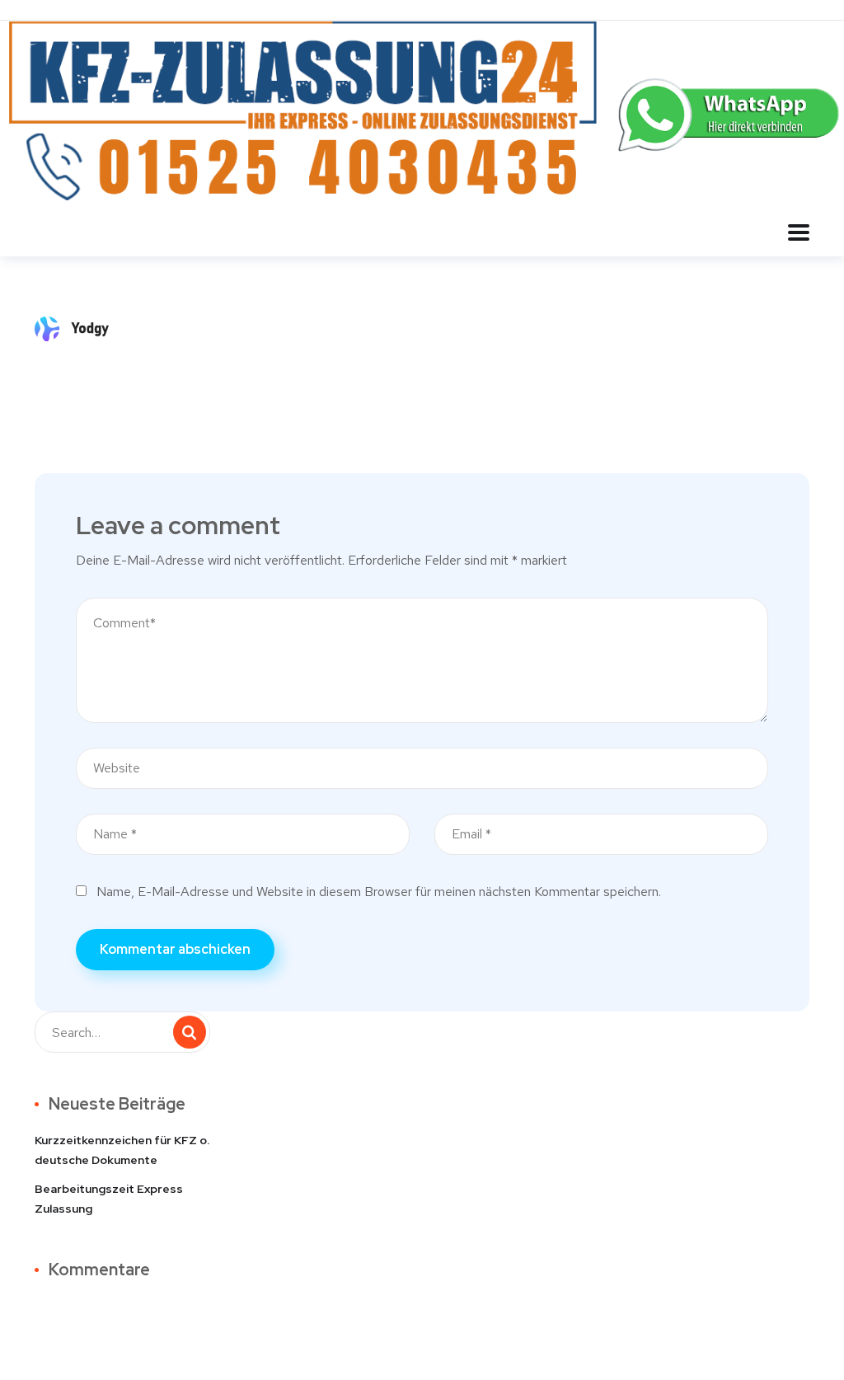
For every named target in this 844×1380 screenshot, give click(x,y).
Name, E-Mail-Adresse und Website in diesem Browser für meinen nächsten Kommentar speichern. (378, 891)
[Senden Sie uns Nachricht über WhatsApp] (731, 113)
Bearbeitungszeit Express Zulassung (109, 1198)
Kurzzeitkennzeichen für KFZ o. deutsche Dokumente (122, 1150)
